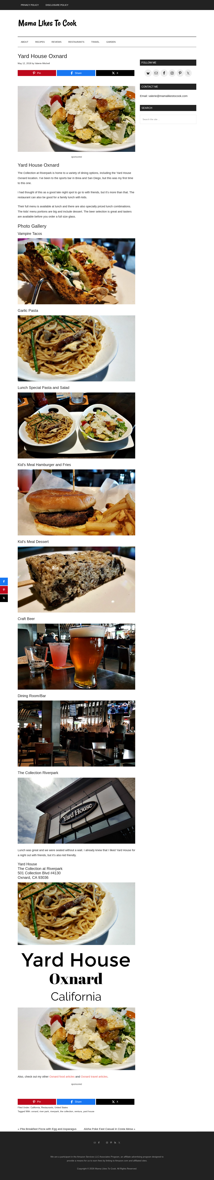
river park (44, 1111)
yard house (88, 1111)
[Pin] (4, 590)
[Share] (4, 581)
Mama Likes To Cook (47, 23)
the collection (66, 1111)
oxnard (34, 1111)
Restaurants (47, 1107)
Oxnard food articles (62, 1076)
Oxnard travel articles (94, 1076)
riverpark (54, 1111)
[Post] (4, 598)
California (35, 1107)
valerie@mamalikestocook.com (168, 96)
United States (61, 1107)
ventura (78, 1111)
